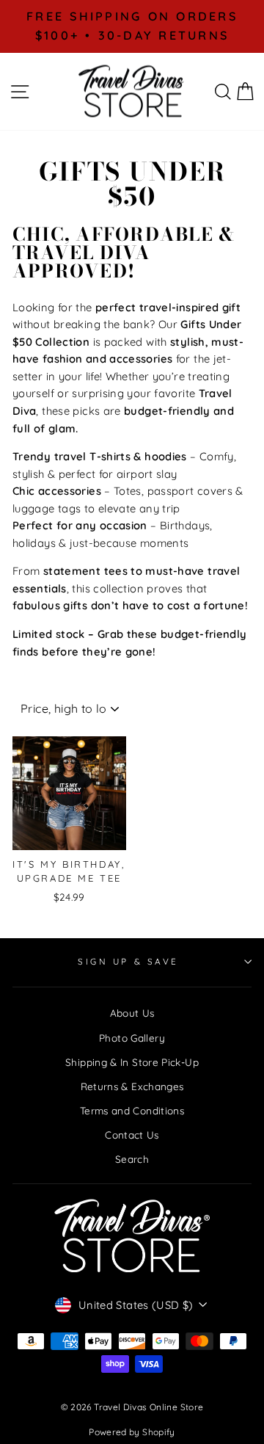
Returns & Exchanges (132, 1086)
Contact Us (132, 1134)
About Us (132, 1012)
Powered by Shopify (132, 1431)
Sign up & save (128, 961)
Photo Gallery (132, 1037)
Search (132, 1159)
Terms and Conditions (132, 1110)
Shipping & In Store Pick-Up (132, 1062)
